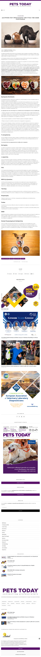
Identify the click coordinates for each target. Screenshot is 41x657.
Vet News (4, 545)
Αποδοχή (20, 648)
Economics (4, 528)
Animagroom (4, 601)
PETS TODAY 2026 (4, 309)
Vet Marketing (5, 544)
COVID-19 (34, 601)
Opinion (3, 538)
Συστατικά (23, 258)
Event (8, 603)
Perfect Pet (34, 603)
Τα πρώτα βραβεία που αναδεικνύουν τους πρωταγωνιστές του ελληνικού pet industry (22, 557)
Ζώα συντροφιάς (17, 258)
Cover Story (4, 526)
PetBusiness (4, 605)
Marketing (4, 534)
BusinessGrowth (29, 601)
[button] (39, 638)
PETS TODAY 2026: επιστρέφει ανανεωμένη (16, 570)
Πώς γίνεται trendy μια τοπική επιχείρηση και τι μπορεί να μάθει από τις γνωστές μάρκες (18, 366)
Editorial (3, 530)
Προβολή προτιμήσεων (20, 654)
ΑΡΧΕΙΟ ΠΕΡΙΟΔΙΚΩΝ (20, 482)
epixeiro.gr (4, 603)
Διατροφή (11, 258)
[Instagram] (19, 416)
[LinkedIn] (24, 416)
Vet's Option (4, 547)
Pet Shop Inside (21, 15)
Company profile (5, 524)
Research (4, 542)
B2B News (4, 523)
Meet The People (5, 536)
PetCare (9, 605)
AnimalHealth (10, 601)
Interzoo (23, 603)
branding (22, 601)
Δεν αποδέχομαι (20, 651)
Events (3, 532)
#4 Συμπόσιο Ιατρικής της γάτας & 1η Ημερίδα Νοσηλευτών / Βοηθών (20, 565)
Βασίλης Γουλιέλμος (5, 258)
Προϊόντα (4, 549)
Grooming (12, 603)
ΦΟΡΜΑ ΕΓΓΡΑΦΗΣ (20, 494)
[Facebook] (17, 416)
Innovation (18, 603)
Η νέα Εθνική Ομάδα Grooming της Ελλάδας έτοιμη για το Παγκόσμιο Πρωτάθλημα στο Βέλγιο (19, 337)
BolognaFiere (17, 601)
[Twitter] (22, 416)
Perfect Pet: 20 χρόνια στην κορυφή (14, 574)
